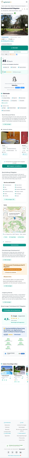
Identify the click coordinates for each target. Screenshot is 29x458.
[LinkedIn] (20, 452)
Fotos (8, 54)
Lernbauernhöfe (7, 431)
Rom (9, 6)
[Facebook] (17, 54)
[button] (14, 218)
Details (5, 154)
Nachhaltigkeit (22, 427)
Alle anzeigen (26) (10, 199)
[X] (12, 452)
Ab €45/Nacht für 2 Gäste (7, 41)
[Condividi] (27, 9)
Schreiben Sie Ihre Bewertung (12, 310)
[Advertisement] (14, 403)
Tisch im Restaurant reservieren (13, 269)
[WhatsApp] (22, 9)
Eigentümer (7, 435)
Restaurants (7, 425)
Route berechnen (14, 245)
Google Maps (13, 237)
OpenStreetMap (18, 232)
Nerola (12, 6)
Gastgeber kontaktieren (15, 166)
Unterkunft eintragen (21, 425)
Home (3, 6)
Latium (6, 6)
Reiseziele (7, 429)
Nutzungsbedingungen (22, 435)
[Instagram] (16, 452)
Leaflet (13, 232)
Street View (21, 237)
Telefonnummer (6, 51)
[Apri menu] (26, 2)
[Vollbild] (23, 208)
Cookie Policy (22, 440)
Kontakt (15, 48)
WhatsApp (18, 51)
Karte (3, 54)
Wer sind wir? (22, 449)
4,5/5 (4, 39)
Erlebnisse (7, 427)
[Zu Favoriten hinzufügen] (25, 17)
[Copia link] (25, 9)
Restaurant (13, 54)
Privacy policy (22, 437)
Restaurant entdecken (11, 272)
